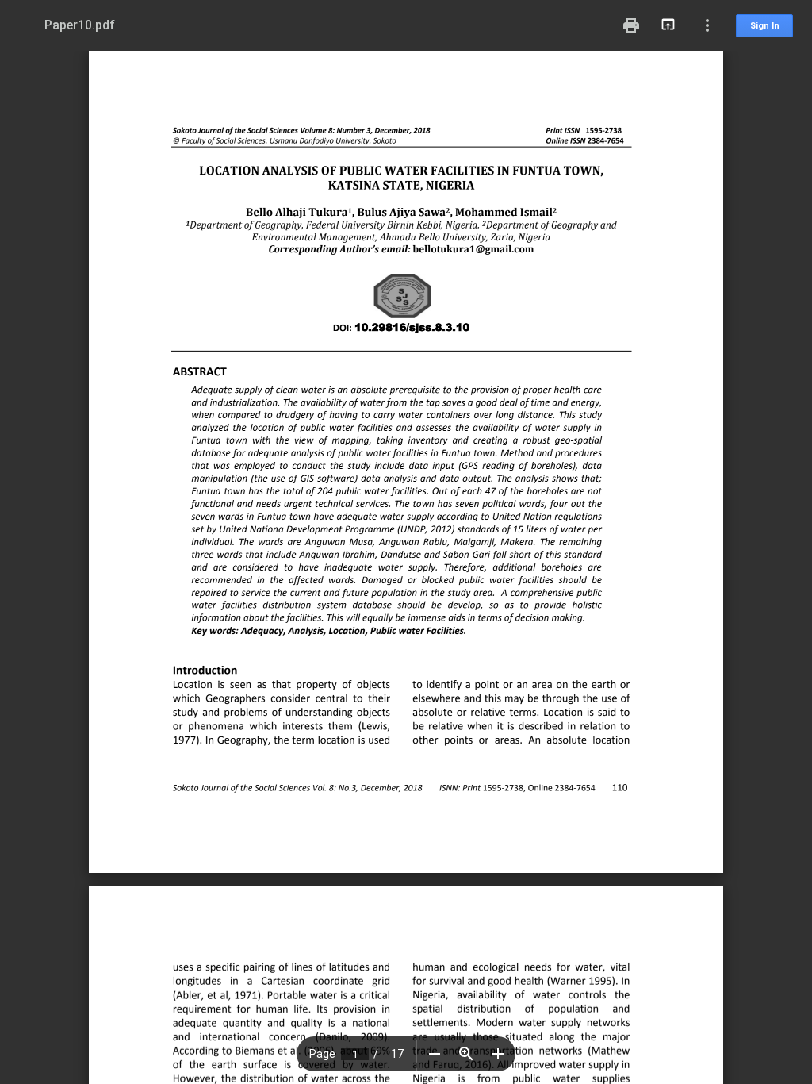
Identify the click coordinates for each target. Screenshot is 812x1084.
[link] (474, 250)
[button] (434, 1054)
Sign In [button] (764, 26)
